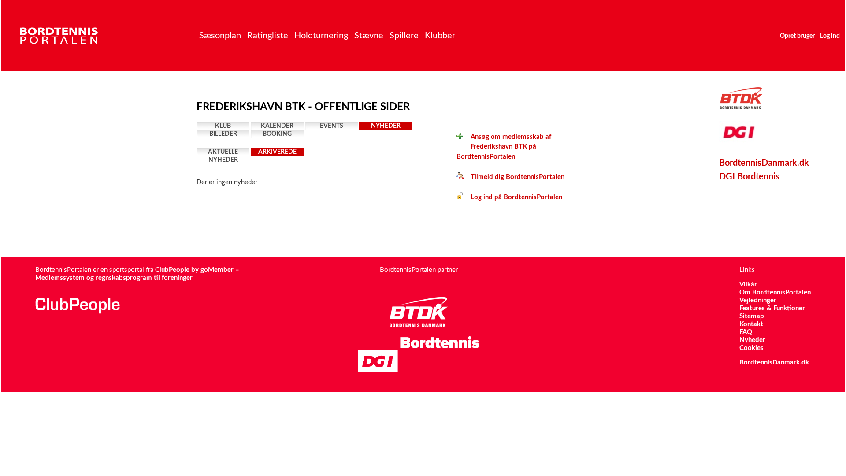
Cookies (751, 348)
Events (331, 126)
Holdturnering (321, 35)
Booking (277, 134)
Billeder (223, 134)
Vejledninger (757, 300)
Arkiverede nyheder (277, 152)
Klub (223, 126)
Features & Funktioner (772, 308)
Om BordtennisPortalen (775, 292)
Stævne (368, 35)
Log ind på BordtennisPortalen (513, 197)
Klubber (440, 35)
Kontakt (751, 324)
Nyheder (386, 126)
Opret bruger (797, 36)
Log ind (830, 36)
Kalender (277, 126)
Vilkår (748, 284)
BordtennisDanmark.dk (764, 163)
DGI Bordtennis (749, 176)
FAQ (745, 332)
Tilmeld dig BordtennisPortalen (514, 177)
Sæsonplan (220, 35)
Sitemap (751, 316)
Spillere (404, 35)
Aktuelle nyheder (223, 152)
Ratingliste (267, 35)
